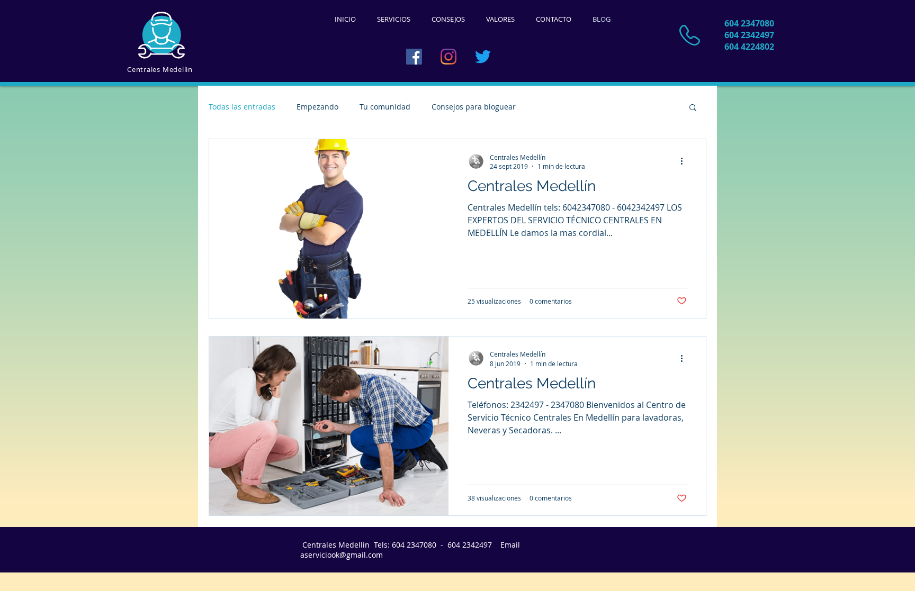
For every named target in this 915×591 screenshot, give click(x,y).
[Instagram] (448, 57)
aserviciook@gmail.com (341, 555)
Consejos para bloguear (474, 107)
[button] (693, 108)
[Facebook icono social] (414, 57)
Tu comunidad (385, 107)
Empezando (317, 107)
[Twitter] (483, 57)
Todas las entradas (242, 107)
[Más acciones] (685, 161)
